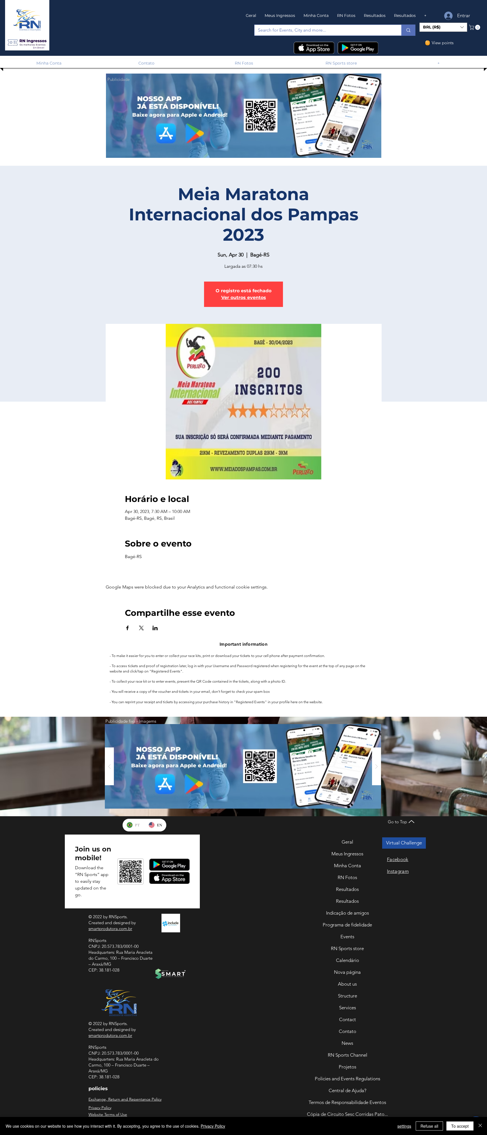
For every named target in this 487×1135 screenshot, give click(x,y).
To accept (460, 1126)
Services (347, 1007)
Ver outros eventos (243, 297)
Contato (347, 1031)
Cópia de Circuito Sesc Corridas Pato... (347, 1114)
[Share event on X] (141, 628)
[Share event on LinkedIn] (155, 628)
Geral (347, 842)
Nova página (347, 972)
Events (347, 936)
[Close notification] (478, 1093)
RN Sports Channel (347, 1055)
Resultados (347, 889)
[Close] (480, 1125)
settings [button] (404, 1126)
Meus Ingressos (347, 854)
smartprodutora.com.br (110, 928)
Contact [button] (347, 1019)
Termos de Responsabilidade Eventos (347, 1102)
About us (347, 984)
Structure (347, 996)
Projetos (347, 1067)
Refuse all (429, 1126)
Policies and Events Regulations (347, 1078)
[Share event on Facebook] (127, 628)
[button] (27, 42)
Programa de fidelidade (347, 925)
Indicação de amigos (347, 913)
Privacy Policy (213, 1126)
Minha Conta (347, 865)
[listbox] (443, 27)
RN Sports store (347, 948)
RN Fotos (347, 877)
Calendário (347, 960)
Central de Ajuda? (347, 1090)
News (347, 1043)
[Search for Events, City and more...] (408, 30)
